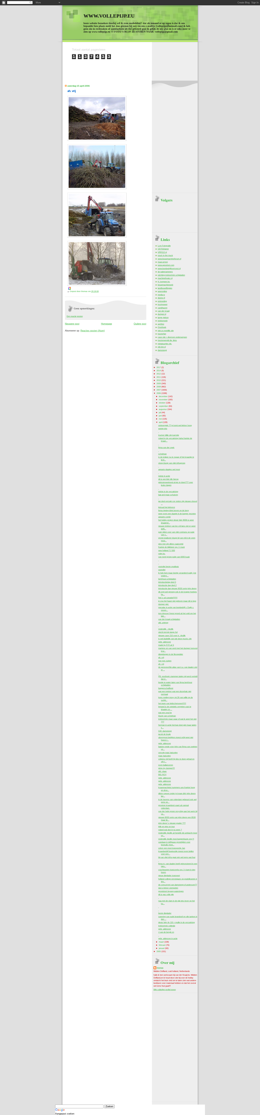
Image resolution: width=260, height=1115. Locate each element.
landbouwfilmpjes (165, 288)
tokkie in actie (164, 476)
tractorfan (162, 334)
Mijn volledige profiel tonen (165, 990)
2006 (159, 393)
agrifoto (161, 324)
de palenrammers (165, 272)
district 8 (161, 298)
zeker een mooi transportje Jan (171, 848)
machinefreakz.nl (165, 278)
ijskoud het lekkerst (166, 507)
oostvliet (161, 570)
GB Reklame (163, 249)
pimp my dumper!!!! (166, 768)
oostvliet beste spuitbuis (168, 566)
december (163, 396)
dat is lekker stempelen (168, 888)
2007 (159, 390)
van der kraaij (163, 311)
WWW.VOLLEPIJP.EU (108, 16)
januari (162, 948)
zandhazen (162, 308)
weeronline (162, 291)
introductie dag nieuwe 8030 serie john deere (177, 588)
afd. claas (162, 771)
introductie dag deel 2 (167, 585)
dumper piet (163, 604)
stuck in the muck (165, 255)
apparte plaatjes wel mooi (169, 469)
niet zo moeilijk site (166, 331)
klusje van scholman (167, 716)
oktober (162, 403)
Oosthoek (162, 327)
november (163, 399)
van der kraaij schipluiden (169, 619)
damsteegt (162, 350)
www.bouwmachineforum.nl (169, 259)
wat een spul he (165, 713)
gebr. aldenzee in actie (167, 938)
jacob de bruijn (164, 734)
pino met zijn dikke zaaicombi (170, 544)
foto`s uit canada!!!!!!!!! (167, 598)
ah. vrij (71, 91)
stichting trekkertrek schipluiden (171, 275)
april (161, 422)
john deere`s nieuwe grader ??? (172, 823)
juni (160, 416)
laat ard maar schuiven (168, 495)
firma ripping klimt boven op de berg (173, 510)
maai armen (163, 262)
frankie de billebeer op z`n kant (171, 547)
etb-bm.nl (162, 347)
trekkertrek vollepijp (166, 926)
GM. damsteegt (165, 731)
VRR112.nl (162, 252)
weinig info (162, 428)
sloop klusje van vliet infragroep (171, 463)
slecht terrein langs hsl (168, 632)
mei (160, 419)
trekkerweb (162, 321)
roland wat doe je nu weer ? (170, 830)
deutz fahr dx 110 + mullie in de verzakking (176, 922)
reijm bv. (161, 554)
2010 (159, 380)
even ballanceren (165, 765)
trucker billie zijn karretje (168, 435)
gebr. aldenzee (164, 642)
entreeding (162, 301)
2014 (159, 370)
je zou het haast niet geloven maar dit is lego (177, 601)
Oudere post (140, 323)
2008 (159, 387)
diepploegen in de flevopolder (170, 654)
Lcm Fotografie (164, 246)
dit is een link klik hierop (168, 479)
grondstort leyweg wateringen (171, 891)
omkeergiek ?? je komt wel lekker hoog (175, 425)
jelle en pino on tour (166, 826)
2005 (159, 951)
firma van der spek (166, 447)
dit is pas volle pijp (166, 894)
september (164, 406)
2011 (159, 377)
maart (161, 942)
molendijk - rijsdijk (165, 629)
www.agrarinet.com (166, 265)
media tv (161, 295)
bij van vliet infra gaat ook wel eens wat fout (176, 857)
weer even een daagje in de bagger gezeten (177, 514)
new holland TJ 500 (166, 550)
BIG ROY (162, 774)
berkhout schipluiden (167, 579)
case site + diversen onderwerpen (172, 337)
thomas (160, 968)
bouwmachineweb (165, 285)
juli (160, 412)
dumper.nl (162, 314)
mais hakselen (164, 756)
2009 (159, 383)
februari (162, 945)
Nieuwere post (72, 323)
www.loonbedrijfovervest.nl (169, 268)
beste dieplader (164, 913)
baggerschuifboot (165, 688)
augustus (163, 409)
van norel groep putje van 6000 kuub (174, 557)
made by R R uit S (166, 645)
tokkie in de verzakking (168, 491)
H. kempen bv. (164, 282)
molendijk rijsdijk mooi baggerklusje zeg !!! (176, 839)
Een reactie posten (75, 316)
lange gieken (163, 317)
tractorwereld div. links (167, 340)
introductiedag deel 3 (167, 582)
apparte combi (164, 517)
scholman (162, 454)
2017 (159, 367)
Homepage (106, 323)
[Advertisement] (136, 67)
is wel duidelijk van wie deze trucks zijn (175, 639)
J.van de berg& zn (166, 932)
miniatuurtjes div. (165, 344)
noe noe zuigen (164, 661)
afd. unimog (163, 623)
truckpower (162, 304)
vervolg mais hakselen (168, 753)
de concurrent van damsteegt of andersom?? (177, 885)
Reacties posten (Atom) (92, 330)
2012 (159, 374)
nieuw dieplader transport (169, 875)
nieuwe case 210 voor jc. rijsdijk (172, 635)
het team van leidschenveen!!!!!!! (172, 703)
